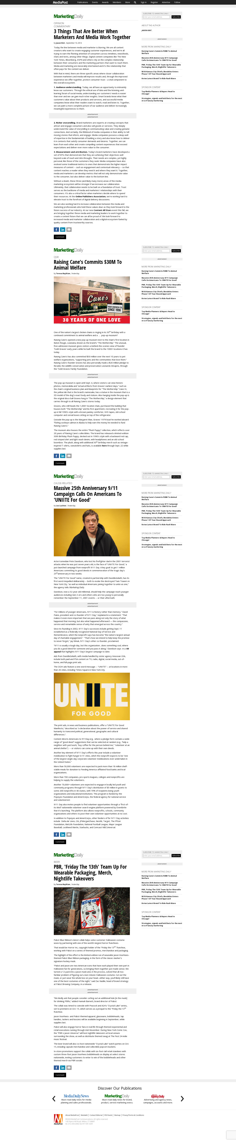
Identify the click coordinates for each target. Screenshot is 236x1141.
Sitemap (117, 1115)
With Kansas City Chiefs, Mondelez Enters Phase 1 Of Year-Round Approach (160, 72)
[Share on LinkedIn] (62, 229)
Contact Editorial (96, 1115)
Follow (177, 2)
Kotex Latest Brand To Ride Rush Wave (159, 78)
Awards (105, 2)
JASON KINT (147, 30)
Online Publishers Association (91, 196)
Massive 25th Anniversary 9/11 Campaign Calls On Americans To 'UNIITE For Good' (160, 59)
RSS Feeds (108, 1115)
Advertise (166, 2)
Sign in (144, 2)
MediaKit (84, 1115)
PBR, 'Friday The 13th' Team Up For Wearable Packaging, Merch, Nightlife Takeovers (161, 66)
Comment (60, 237)
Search (135, 2)
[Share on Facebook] (56, 229)
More (127, 2)
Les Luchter (61, 506)
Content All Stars (102, 210)
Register (154, 2)
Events (95, 2)
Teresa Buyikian (63, 273)
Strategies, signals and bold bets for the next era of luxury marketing (162, 99)
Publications (82, 2)
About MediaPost (72, 1115)
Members (117, 2)
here (104, 445)
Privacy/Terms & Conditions (133, 1115)
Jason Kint (60, 43)
